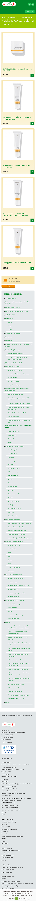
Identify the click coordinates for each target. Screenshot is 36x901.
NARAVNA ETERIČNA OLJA (12, 519)
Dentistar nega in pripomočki (16, 593)
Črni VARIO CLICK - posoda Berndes (18, 695)
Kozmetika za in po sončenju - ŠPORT (19, 403)
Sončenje (11, 505)
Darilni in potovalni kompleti (16, 394)
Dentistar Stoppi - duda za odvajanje (18, 585)
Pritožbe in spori (6, 853)
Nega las (10, 497)
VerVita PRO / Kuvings (14, 604)
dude (9, 556)
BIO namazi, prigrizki (14, 381)
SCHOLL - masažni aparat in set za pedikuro (18, 638)
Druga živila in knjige (14, 385)
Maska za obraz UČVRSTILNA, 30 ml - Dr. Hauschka (17, 263)
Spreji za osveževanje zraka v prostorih (19, 523)
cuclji (9, 552)
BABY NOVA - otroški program (14, 541)
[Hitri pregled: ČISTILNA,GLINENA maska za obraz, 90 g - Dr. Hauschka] (32, 75)
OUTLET (7, 622)
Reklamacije (5, 843)
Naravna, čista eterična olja (16, 527)
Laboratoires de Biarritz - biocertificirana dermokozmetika (17, 389)
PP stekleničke (12, 549)
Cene (3, 846)
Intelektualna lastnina (8, 855)
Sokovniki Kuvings (10, 298)
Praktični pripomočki (14, 567)
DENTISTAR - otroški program (13, 574)
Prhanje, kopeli (12, 486)
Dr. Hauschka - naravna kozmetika (15, 446)
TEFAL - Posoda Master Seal (13, 363)
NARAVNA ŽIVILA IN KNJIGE (12, 366)
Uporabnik (5, 824)
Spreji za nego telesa (14, 431)
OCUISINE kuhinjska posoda (16, 684)
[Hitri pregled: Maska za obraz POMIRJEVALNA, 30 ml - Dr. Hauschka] (32, 172)
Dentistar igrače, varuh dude (16, 578)
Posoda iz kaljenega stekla (16, 353)
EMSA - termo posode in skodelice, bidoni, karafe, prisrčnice (18, 674)
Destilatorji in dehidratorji (15, 615)
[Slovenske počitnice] (19, 705)
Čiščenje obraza (12, 453)
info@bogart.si (7, 742)
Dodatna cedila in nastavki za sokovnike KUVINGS (17, 303)
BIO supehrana (12, 377)
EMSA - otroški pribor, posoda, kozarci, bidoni (19, 649)
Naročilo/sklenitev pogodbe (9, 829)
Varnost (4, 838)
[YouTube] (32, 4)
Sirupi (9, 326)
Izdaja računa (5, 834)
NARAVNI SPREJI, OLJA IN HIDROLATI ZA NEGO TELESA (18, 427)
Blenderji (10, 611)
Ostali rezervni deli (13, 619)
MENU (29, 11)
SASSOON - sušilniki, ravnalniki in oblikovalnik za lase (17, 632)
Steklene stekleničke (14, 545)
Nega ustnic (11, 483)
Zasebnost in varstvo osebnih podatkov (13, 836)
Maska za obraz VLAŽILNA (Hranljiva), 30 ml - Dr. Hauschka (17, 118)
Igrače (9, 563)
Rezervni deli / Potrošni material (14, 600)
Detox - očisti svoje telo (15, 370)
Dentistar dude (12, 582)
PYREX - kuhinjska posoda (12, 350)
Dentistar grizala (13, 589)
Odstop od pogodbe (8, 857)
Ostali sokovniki (12, 607)
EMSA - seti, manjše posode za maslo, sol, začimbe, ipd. (19, 664)
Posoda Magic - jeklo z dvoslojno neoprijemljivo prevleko (17, 358)
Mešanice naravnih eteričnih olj (17, 530)
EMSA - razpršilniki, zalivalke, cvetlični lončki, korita (19, 679)
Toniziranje (11, 457)
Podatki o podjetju (7, 848)
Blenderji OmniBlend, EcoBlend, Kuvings (17, 311)
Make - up (11, 512)
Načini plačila (5, 831)
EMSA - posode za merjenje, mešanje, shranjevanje (19, 655)
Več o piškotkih (23, 898)
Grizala (10, 560)
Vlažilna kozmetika (13, 416)
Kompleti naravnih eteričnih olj (17, 534)
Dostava (4, 841)
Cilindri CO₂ (11, 329)
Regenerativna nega (14, 468)
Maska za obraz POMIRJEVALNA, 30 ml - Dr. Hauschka (17, 166)
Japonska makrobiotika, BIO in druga (18, 374)
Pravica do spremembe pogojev (11, 850)
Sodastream (9, 318)
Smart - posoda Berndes (15, 691)
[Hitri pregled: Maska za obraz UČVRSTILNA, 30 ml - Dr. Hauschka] (32, 268)
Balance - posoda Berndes (16, 688)
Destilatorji (8, 340)
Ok (17, 898)
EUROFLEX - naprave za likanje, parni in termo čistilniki (18, 345)
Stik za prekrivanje (13, 472)
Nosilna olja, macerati (14, 439)
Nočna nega (11, 464)
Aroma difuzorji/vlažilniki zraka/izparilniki (20, 538)
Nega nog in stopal (13, 501)
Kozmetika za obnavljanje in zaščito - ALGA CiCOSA (18, 408)
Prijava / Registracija (8, 286)
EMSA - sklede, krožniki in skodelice (18, 660)
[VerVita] (10, 5)
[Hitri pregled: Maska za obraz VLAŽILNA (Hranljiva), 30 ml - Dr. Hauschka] (32, 123)
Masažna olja (12, 435)
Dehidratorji (8, 337)
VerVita (4, 17)
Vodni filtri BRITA (10, 315)
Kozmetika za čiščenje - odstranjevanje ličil (19, 421)
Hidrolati (10, 442)
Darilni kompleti (12, 450)
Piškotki (4, 860)
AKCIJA (7, 702)
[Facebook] (29, 4)
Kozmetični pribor (13, 516)
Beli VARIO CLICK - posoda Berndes (18, 699)
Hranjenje (11, 571)
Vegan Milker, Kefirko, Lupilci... (14, 333)
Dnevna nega (12, 461)
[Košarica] (5, 280)
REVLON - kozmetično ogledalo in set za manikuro (19, 644)
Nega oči (10, 479)
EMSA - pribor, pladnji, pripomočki (18, 669)
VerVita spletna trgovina (14, 17)
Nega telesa (11, 490)
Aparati (10, 322)
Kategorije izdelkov (13, 294)
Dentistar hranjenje (13, 596)
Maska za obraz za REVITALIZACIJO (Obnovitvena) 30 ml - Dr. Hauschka (15, 215)
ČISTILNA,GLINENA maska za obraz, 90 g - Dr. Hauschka (17, 70)
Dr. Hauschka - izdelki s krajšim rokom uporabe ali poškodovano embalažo (19, 627)
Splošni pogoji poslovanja (9, 822)
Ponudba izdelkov (7, 827)
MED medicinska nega (14, 508)
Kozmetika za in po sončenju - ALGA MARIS (18, 399)
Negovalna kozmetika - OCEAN (17, 413)
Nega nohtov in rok (13, 494)
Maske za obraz (13, 475)
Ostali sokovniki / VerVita (12, 307)
